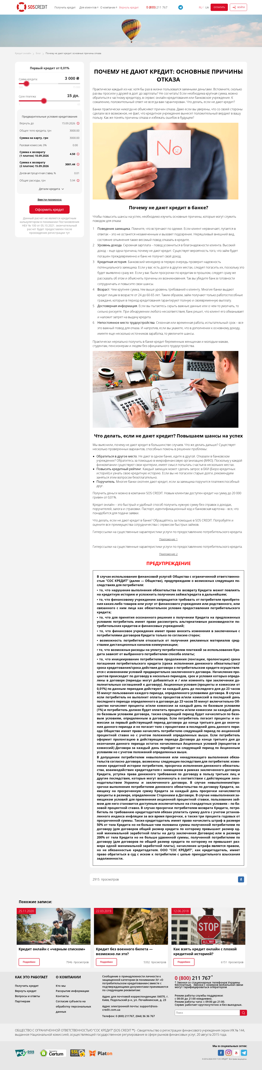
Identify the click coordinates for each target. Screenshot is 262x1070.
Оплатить (219, 7)
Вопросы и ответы (27, 996)
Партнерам (22, 1001)
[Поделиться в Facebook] (241, 879)
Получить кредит (27, 986)
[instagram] (229, 1053)
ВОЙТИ (241, 7)
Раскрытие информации (72, 991)
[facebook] (221, 1053)
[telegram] (244, 1053)
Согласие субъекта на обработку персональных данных (73, 1006)
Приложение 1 (168, 539)
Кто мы (61, 986)
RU (200, 7)
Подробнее (29, 962)
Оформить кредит (49, 210)
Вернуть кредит (25, 991)
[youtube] (236, 1053)
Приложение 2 (168, 554)
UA (207, 7)
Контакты (62, 996)
